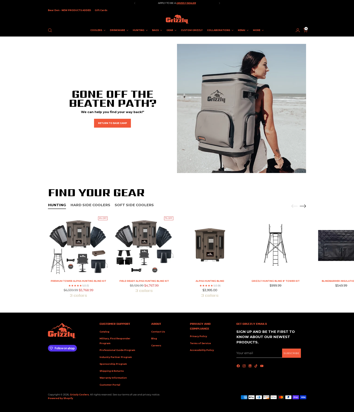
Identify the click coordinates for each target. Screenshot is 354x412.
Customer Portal (110, 384)
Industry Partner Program (116, 357)
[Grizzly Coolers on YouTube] (262, 366)
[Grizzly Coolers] (177, 19)
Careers (156, 345)
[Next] (219, 3)
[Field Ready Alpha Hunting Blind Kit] (144, 245)
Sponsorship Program (113, 364)
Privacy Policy (198, 336)
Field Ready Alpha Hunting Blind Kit (144, 281)
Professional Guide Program (117, 350)
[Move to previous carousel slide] (294, 206)
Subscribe (291, 353)
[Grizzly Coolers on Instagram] (244, 366)
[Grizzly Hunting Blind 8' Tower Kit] (275, 245)
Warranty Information (113, 377)
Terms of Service (200, 343)
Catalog (104, 331)
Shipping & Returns (112, 371)
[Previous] (135, 3)
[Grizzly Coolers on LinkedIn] (250, 366)
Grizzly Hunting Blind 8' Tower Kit (275, 281)
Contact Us (158, 331)
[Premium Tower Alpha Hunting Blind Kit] (78, 245)
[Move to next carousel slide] (303, 206)
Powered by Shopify (60, 398)
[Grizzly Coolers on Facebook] (238, 366)
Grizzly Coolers (79, 394)
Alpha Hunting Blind (210, 281)
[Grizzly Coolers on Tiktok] (256, 366)
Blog (154, 338)
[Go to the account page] (296, 30)
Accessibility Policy (202, 350)
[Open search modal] (50, 30)
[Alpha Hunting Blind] (209, 245)
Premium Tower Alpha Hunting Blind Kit (78, 281)
